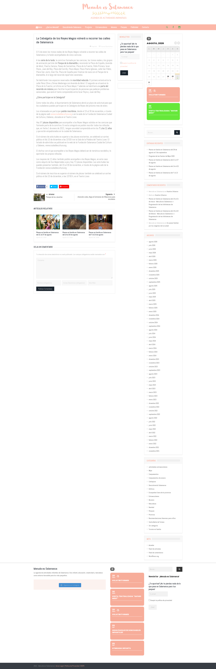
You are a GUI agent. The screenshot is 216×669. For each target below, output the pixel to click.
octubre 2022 (153, 411)
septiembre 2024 (154, 326)
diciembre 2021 (154, 447)
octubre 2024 (153, 322)
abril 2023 (152, 389)
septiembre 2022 (154, 414)
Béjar (150, 471)
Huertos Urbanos (172, 191)
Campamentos (153, 474)
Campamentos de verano (157, 478)
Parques (124, 27)
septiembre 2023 (154, 370)
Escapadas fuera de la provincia (160, 493)
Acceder (151, 545)
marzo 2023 (152, 392)
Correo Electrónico (106, 46)
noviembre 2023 (154, 363)
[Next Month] (178, 43)
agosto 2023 (153, 374)
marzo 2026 (152, 260)
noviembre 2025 (154, 275)
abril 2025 (152, 300)
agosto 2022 (153, 418)
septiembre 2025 (154, 282)
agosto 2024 (153, 330)
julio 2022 (152, 422)
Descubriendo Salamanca (72, 27)
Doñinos (151, 489)
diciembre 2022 (154, 403)
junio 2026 (152, 249)
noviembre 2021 (154, 451)
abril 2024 (152, 344)
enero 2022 (152, 444)
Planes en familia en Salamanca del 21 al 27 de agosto (47, 233)
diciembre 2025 (154, 271)
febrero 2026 (153, 264)
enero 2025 (152, 311)
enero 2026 (152, 267)
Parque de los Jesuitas (54, 197)
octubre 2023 (153, 367)
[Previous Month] (175, 43)
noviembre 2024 (154, 319)
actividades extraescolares (158, 467)
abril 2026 (152, 256)
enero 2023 (152, 400)
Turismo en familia (155, 529)
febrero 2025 (153, 308)
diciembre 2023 (154, 359)
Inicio (40, 27)
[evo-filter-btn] (149, 38)
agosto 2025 (153, 286)
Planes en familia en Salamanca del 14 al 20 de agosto (73, 233)
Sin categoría (153, 526)
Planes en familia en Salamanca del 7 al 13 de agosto (100, 233)
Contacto (145, 27)
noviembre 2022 (154, 407)
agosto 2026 (153, 242)
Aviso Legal (60, 666)
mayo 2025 (152, 297)
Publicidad (134, 27)
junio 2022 (152, 425)
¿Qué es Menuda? (52, 27)
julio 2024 (152, 333)
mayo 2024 (152, 341)
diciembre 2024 (154, 315)
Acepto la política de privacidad (161, 600)
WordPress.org (154, 556)
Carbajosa (152, 482)
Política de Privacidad (72, 666)
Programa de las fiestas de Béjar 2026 (161, 156)
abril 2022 (152, 433)
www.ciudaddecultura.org (61, 114)
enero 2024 (152, 356)
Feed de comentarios (156, 553)
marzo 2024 (152, 348)
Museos (114, 27)
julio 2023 (152, 378)
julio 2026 (152, 245)
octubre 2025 (153, 278)
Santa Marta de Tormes (156, 522)
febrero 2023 (153, 396)
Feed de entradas (155, 549)
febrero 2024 (153, 352)
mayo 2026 (152, 253)
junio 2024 (152, 337)
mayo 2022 (152, 429)
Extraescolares (101, 27)
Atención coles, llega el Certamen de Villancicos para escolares (96, 198)
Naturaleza (152, 504)
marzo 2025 (152, 304)
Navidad (151, 507)
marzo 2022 (152, 436)
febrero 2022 (153, 440)
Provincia (88, 27)
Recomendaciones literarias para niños (162, 518)
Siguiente (109, 194)
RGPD (82, 666)
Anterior (51, 194)
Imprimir (94, 46)
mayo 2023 (152, 385)
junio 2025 (152, 293)
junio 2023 (152, 381)
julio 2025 (152, 289)
